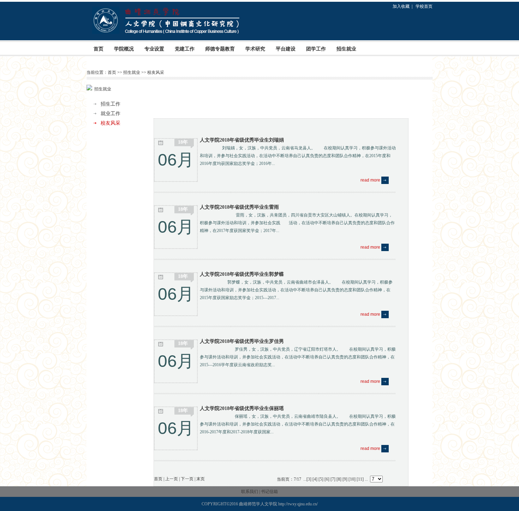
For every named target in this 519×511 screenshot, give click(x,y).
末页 (200, 478)
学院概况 (124, 49)
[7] (332, 479)
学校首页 (424, 6)
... (304, 479)
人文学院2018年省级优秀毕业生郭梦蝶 (242, 274)
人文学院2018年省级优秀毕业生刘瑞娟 (242, 140)
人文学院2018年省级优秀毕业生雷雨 (239, 207)
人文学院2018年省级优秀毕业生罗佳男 (242, 341)
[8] (338, 479)
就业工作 (110, 113)
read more (370, 180)
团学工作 (316, 49)
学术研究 (255, 49)
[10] (352, 479)
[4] (314, 479)
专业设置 (154, 49)
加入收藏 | (403, 6)
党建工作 (185, 49)
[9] (344, 479)
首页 (98, 49)
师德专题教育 (220, 49)
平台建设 (286, 49)
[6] (326, 479)
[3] (308, 479)
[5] (320, 479)
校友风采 (155, 72)
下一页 (187, 478)
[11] (360, 479)
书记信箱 (269, 491)
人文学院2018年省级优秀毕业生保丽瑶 (242, 408)
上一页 (171, 478)
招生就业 (346, 49)
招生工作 (110, 104)
